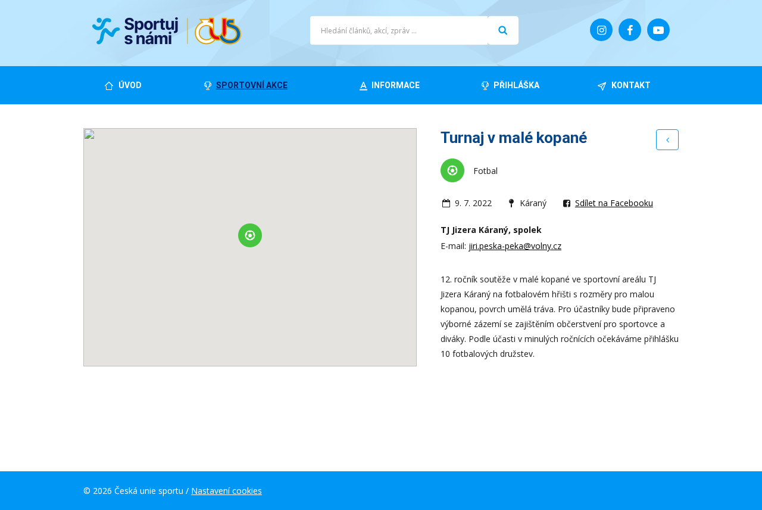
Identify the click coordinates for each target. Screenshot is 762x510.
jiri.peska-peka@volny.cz (515, 245)
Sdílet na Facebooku (614, 203)
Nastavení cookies (226, 490)
